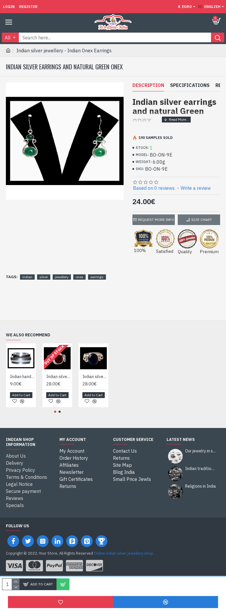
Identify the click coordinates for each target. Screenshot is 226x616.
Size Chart (201, 219)
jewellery (62, 277)
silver (43, 277)
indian (27, 277)
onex (79, 277)
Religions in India (200, 486)
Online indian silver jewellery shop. (124, 553)
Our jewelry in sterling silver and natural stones (200, 451)
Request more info (156, 219)
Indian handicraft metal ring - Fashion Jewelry (22, 376)
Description (148, 85)
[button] (55, 412)
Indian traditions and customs (200, 468)
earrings (97, 277)
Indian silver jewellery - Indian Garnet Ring (58, 376)
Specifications (190, 85)
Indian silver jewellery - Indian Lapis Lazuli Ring (94, 376)
